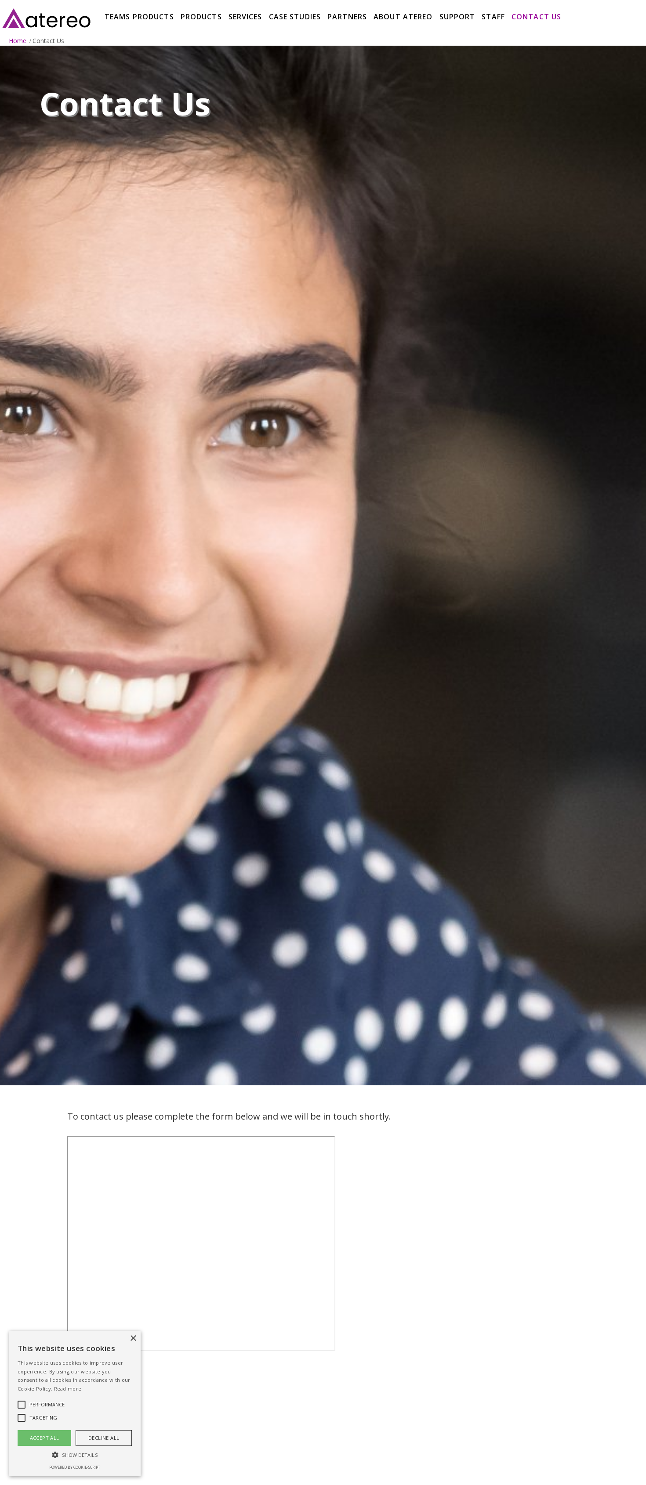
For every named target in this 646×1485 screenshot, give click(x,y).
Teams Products (139, 17)
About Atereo (403, 17)
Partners (347, 17)
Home (17, 40)
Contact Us (536, 17)
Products (201, 17)
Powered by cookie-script (74, 1467)
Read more (68, 1388)
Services (245, 17)
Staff (493, 17)
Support (457, 17)
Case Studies (295, 17)
